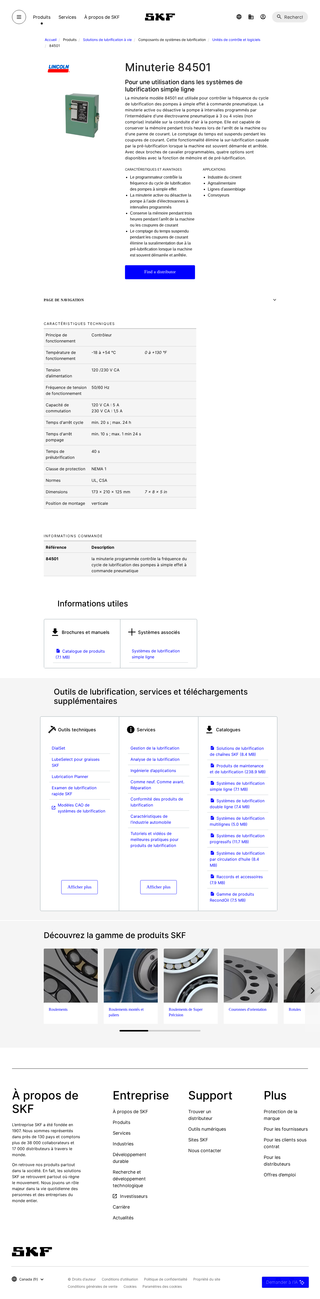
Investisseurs (133, 1196)
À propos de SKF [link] (102, 17)
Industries (123, 1143)
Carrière (121, 1207)
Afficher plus (80, 886)
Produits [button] (41, 17)
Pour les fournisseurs (286, 1129)
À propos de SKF (130, 1111)
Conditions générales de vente (93, 1286)
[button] (239, 16)
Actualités (123, 1217)
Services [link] (67, 17)
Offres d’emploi (280, 1174)
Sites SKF (198, 1139)
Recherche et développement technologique (129, 1178)
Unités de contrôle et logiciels (236, 39)
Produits (121, 1122)
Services (121, 1133)
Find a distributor (160, 271)
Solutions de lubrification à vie (107, 39)
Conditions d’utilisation (120, 1279)
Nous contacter (204, 1150)
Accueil (50, 39)
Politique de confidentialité (165, 1279)
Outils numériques (207, 1129)
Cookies (130, 1286)
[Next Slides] (312, 991)
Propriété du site (206, 1279)
